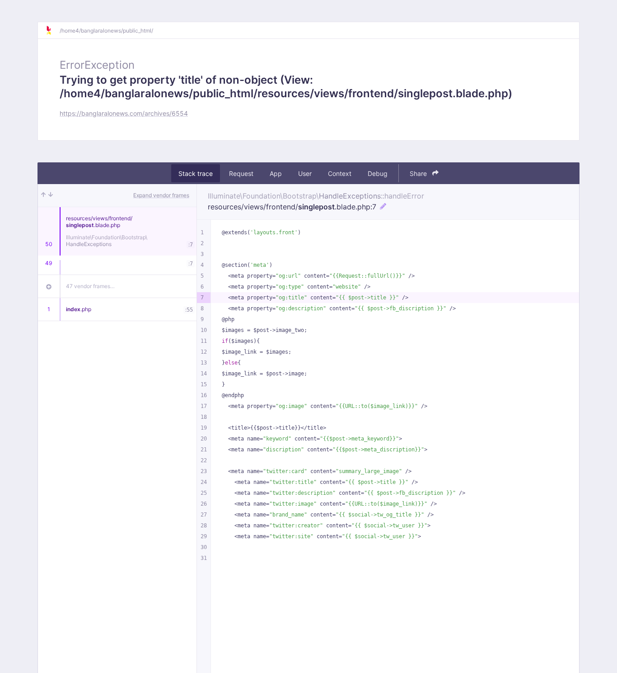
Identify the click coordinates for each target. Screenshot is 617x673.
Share (419, 173)
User (305, 173)
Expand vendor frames (161, 195)
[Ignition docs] (52, 30)
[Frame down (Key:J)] (50, 195)
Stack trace (195, 173)
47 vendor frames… (90, 286)
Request (241, 173)
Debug (378, 173)
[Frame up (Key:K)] (43, 195)
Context (339, 173)
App (276, 173)
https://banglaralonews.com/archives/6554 (124, 113)
